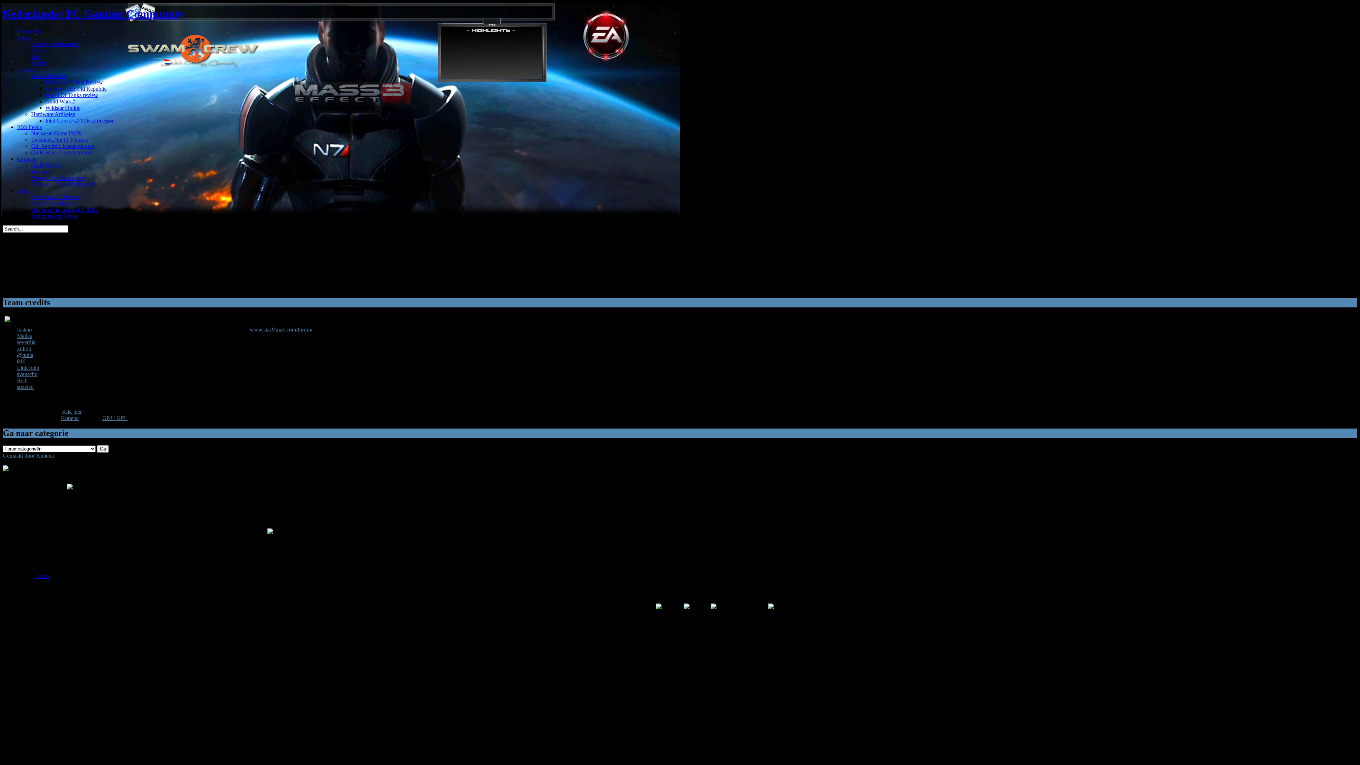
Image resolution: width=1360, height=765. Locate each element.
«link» (43, 576)
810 (21, 361)
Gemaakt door (19, 456)
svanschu (27, 374)
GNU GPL (115, 418)
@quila (25, 355)
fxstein (24, 330)
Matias (24, 336)
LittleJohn (28, 368)
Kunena (70, 418)
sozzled (25, 387)
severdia (26, 342)
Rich (22, 381)
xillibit (24, 349)
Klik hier (72, 412)
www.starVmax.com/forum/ (281, 330)
